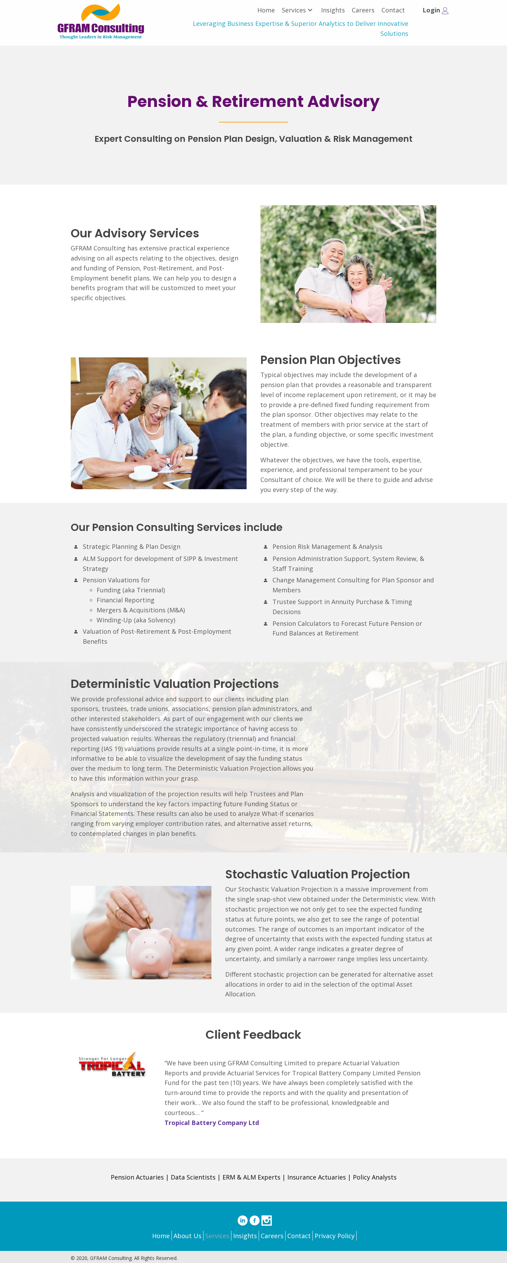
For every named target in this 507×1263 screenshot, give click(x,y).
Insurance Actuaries (316, 1177)
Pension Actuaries (137, 1177)
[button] (310, 10)
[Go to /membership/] (432, 13)
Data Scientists (193, 1177)
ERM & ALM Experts (251, 1177)
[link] (266, 10)
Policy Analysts (375, 1177)
